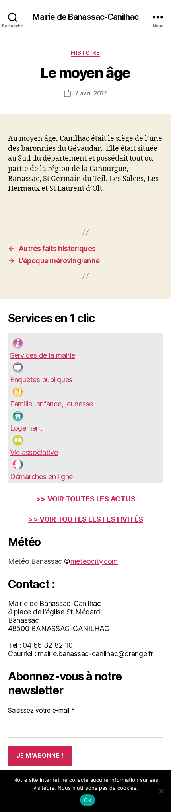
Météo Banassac (35, 561)
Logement (26, 428)
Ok (87, 800)
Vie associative (34, 452)
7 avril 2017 (91, 93)
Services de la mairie (42, 355)
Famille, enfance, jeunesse (51, 404)
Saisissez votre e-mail (41, 710)
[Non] (161, 791)
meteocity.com (94, 561)
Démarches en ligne (41, 476)
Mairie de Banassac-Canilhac (85, 17)
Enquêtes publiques (41, 379)
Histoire (85, 52)
